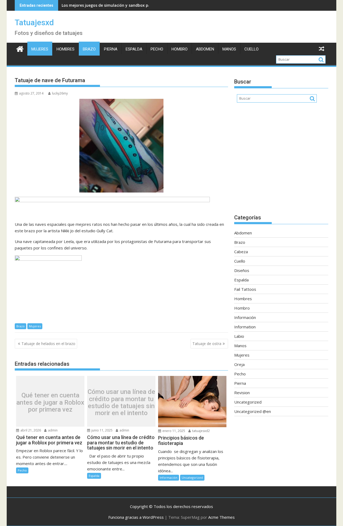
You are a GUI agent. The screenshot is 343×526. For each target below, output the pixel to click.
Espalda (134, 49)
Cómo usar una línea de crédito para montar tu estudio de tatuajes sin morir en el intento (121, 403)
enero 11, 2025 (173, 431)
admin (52, 430)
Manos (229, 49)
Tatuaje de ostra (206, 343)
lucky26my (60, 93)
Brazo (89, 49)
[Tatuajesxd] (20, 48)
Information (245, 326)
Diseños (241, 270)
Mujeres (39, 49)
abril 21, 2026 (30, 430)
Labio (239, 336)
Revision (242, 392)
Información (168, 478)
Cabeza (241, 251)
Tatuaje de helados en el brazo (48, 343)
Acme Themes (221, 517)
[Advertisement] (281, 161)
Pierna (110, 49)
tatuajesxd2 (200, 431)
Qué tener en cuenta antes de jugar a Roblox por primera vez (50, 402)
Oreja (239, 364)
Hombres (65, 49)
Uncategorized (192, 478)
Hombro (180, 49)
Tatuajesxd (34, 22)
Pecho (157, 49)
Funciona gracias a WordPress (136, 517)
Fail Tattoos (245, 289)
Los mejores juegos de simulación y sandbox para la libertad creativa (127, 5)
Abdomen (205, 49)
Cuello (251, 49)
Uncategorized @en (252, 411)
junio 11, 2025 (102, 430)
